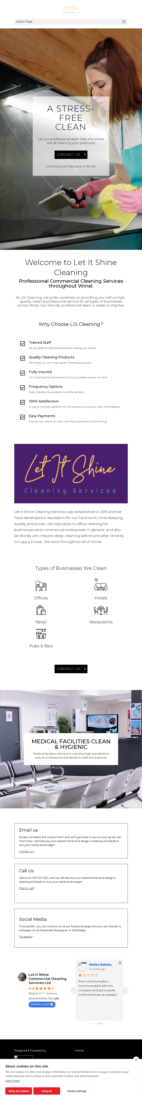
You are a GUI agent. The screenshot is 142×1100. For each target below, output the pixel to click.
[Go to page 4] (105, 1023)
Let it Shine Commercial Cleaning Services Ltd (48, 979)
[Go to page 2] (99, 1023)
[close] (136, 1060)
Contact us (26, 851)
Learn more (12, 1081)
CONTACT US (68, 155)
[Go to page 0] (93, 1023)
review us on (40, 1004)
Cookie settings (76, 1091)
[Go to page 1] (96, 1023)
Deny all (47, 1091)
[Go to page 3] (102, 1023)
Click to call (26, 888)
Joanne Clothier (101, 964)
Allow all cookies (19, 1091)
